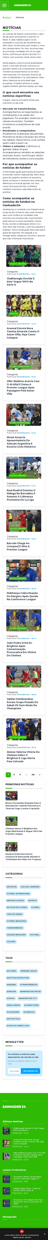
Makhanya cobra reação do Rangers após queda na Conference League (22, 596)
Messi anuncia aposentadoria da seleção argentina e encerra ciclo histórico (21, 442)
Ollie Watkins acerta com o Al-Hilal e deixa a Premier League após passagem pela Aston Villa (23, 387)
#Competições (31, 1005)
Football (34, 935)
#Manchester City (28, 998)
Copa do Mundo (15, 914)
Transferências (15, 928)
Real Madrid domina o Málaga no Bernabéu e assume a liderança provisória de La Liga (21, 495)
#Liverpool (29, 1012)
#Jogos (11, 998)
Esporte (32, 900)
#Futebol (12, 971)
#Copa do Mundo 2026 (18, 1026)
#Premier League (29, 971)
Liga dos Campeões (18, 264)
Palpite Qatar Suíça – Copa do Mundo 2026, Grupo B (27, 1189)
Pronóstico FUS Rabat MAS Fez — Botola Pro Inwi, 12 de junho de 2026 (28, 1202)
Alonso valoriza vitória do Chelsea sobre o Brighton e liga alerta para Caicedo (23, 757)
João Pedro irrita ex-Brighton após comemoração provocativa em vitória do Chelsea (21, 649)
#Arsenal (11, 985)
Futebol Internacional (20, 367)
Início (7, 17)
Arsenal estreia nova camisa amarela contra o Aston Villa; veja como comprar (23, 333)
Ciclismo (11, 942)
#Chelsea (11, 991)
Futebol (35, 907)
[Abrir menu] (4, 5)
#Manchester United (30, 991)
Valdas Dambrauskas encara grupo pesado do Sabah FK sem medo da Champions (22, 704)
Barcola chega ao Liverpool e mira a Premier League (18, 546)
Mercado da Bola (15, 900)
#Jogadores (13, 1012)
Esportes (14, 314)
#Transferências (28, 985)
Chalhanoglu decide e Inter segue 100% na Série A (21, 281)
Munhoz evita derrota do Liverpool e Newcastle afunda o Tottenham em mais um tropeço (23, 857)
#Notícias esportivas (18, 978)
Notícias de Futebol (17, 907)
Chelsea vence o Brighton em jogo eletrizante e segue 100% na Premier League (23, 831)
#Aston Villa (13, 1019)
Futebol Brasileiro (18, 628)
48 (33, 774)
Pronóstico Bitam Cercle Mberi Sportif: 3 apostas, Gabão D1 (27, 1178)
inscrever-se (30, 1071)
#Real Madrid (13, 1005)
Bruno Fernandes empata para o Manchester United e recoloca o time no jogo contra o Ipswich (23, 806)
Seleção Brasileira (16, 935)
